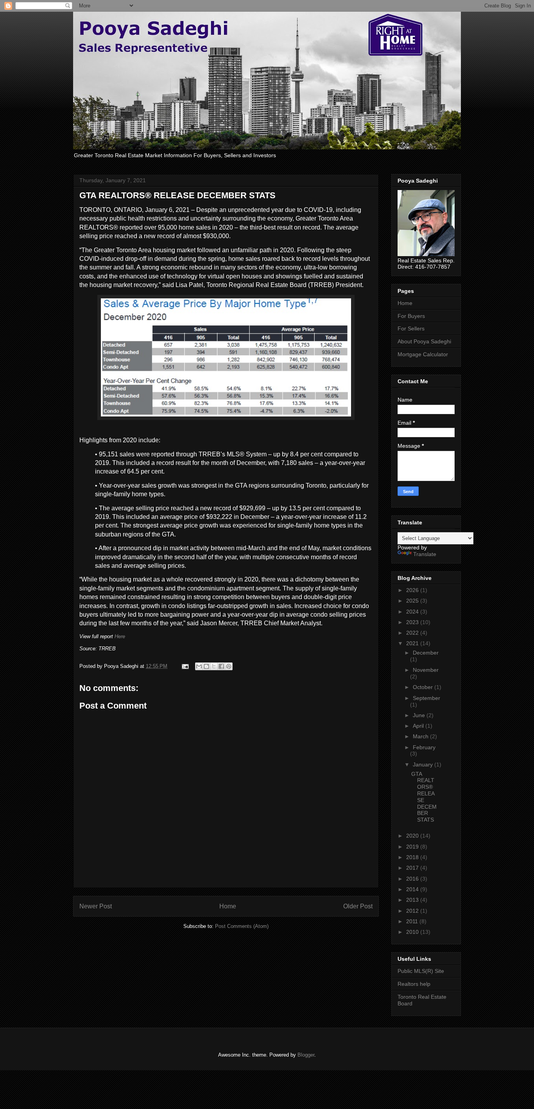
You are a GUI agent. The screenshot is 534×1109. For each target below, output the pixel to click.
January (423, 764)
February (424, 747)
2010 (413, 932)
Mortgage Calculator (423, 354)
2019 (413, 846)
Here (120, 636)
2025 (413, 601)
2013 (413, 900)
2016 (413, 879)
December (426, 653)
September (426, 698)
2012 (413, 911)
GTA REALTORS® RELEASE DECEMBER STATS (424, 797)
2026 (413, 590)
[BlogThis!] (206, 666)
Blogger (305, 1055)
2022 (413, 633)
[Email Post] (184, 666)
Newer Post (95, 906)
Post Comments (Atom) (242, 926)
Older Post (358, 906)
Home (227, 906)
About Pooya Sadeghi (424, 341)
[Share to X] (214, 666)
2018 (413, 857)
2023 (413, 622)
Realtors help (414, 984)
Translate (424, 554)
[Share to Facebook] (221, 666)
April (419, 726)
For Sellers (411, 328)
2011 (412, 921)
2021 (413, 643)
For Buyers (411, 316)
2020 (413, 836)
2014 (413, 889)
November (426, 670)
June (419, 715)
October (423, 687)
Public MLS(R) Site (421, 971)
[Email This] (199, 666)
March (421, 736)
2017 (413, 868)
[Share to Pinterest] (229, 666)
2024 (413, 611)
